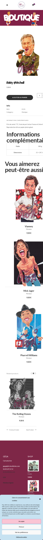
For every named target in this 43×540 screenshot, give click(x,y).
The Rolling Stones (21, 414)
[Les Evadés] (34, 465)
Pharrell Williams (28, 355)
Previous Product (14, 430)
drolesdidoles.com (9, 472)
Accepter (21, 521)
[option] (21, 399)
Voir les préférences (21, 532)
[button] (40, 499)
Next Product (30, 430)
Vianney (29, 226)
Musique (24, 112)
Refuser (21, 527)
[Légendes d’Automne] (34, 485)
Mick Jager (28, 290)
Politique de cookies (21, 537)
